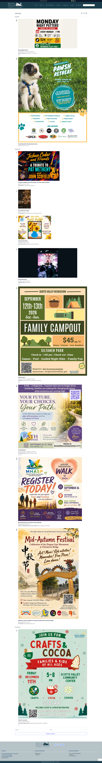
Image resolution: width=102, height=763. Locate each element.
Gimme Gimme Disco (22, 279)
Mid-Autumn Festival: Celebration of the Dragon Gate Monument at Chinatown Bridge (36, 620)
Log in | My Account (72, 755)
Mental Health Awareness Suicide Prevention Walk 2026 (29, 522)
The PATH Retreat (22, 450)
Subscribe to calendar (50, 733)
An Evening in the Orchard (23, 210)
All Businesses (38, 753)
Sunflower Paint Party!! (23, 241)
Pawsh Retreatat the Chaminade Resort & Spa (27, 144)
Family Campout (21, 377)
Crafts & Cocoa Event (22, 720)
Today (51, 729)
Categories (37, 754)
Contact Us (71, 754)
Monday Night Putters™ (23, 50)
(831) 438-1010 (5, 757)
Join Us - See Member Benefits (75, 753)
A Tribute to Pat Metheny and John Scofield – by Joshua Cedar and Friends (33, 182)
